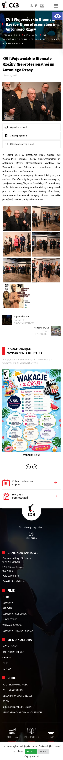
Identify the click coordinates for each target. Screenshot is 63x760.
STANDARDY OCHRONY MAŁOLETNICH (22, 712)
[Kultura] (44, 6)
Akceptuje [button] (31, 751)
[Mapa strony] (31, 5)
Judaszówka (9, 619)
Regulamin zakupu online (17, 706)
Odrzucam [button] (43, 751)
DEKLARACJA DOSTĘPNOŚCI (17, 695)
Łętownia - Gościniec (14, 613)
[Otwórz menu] (56, 6)
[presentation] (28, 467)
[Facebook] (36, 5)
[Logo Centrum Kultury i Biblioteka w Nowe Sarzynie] (10, 4)
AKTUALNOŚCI (9, 646)
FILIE (5, 663)
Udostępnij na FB (18, 135)
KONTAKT (7, 668)
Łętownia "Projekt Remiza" (18, 630)
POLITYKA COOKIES (12, 690)
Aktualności (31, 35)
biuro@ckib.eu (18, 581)
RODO (5, 701)
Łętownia (7, 602)
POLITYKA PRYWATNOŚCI (15, 684)
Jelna (5, 597)
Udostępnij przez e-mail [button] (22, 144)
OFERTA (6, 657)
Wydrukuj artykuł (18, 127)
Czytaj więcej (31, 756)
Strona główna (11, 35)
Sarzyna (7, 608)
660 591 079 (13, 576)
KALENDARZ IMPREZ (13, 652)
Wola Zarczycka (11, 624)
